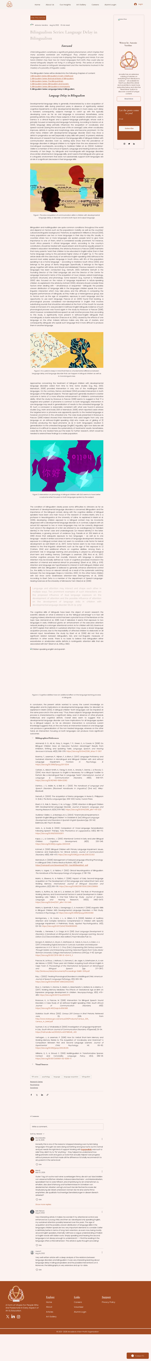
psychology (46, 1077)
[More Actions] (102, 1139)
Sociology (34, 1088)
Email (121, 119)
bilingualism (86, 1077)
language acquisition (71, 1077)
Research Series (36, 1082)
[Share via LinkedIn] (42, 1095)
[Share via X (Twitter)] (37, 1095)
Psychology (34, 1085)
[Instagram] (124, 144)
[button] (50, 4)
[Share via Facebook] (31, 1095)
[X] (8, 1317)
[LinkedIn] (134, 144)
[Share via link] (47, 1095)
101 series (35, 1077)
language (57, 1077)
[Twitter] (129, 144)
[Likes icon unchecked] (36, 1164)
